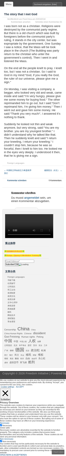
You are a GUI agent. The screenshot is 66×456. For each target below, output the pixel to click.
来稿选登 (11, 306)
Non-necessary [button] (6, 439)
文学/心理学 (13, 302)
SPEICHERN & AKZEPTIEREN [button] (13, 455)
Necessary (7, 425)
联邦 (22, 359)
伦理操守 (11, 283)
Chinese (28, 333)
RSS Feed (18, 209)
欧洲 (43, 350)
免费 (39, 341)
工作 (45, 345)
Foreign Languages (15, 163)
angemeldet (31, 197)
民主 (17, 355)
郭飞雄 (23, 362)
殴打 (11, 355)
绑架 (34, 355)
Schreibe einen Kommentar (47, 22)
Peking (40, 336)
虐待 (6, 362)
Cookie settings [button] (7, 387)
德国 (19, 349)
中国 (8, 341)
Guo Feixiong (12, 336)
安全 (35, 345)
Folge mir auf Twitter (22, 209)
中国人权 (23, 341)
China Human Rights (13, 333)
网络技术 (11, 315)
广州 (6, 350)
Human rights (28, 336)
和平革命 (22, 345)
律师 (12, 350)
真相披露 (11, 309)
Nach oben (59, 452)
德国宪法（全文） (53, 170)
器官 (30, 345)
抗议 (27, 351)
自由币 (34, 359)
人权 (32, 341)
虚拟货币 (13, 362)
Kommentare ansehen (20, 22)
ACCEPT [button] (20, 387)
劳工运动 (11, 290)
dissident (39, 333)
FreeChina (27, 19)
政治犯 (35, 350)
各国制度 (11, 293)
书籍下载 (11, 280)
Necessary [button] (4, 423)
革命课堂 (11, 322)
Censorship (10, 329)
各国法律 (11, 299)
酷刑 (31, 362)
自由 (27, 358)
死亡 (6, 355)
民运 (22, 355)
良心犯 (41, 358)
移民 (9, 312)
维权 (40, 354)
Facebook (26, 209)
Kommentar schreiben (16, 180)
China (23, 328)
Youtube (34, 209)
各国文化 (11, 296)
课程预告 (11, 318)
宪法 (40, 345)
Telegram (30, 209)
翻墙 (17, 358)
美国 (11, 359)
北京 (15, 345)
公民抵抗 (11, 286)
